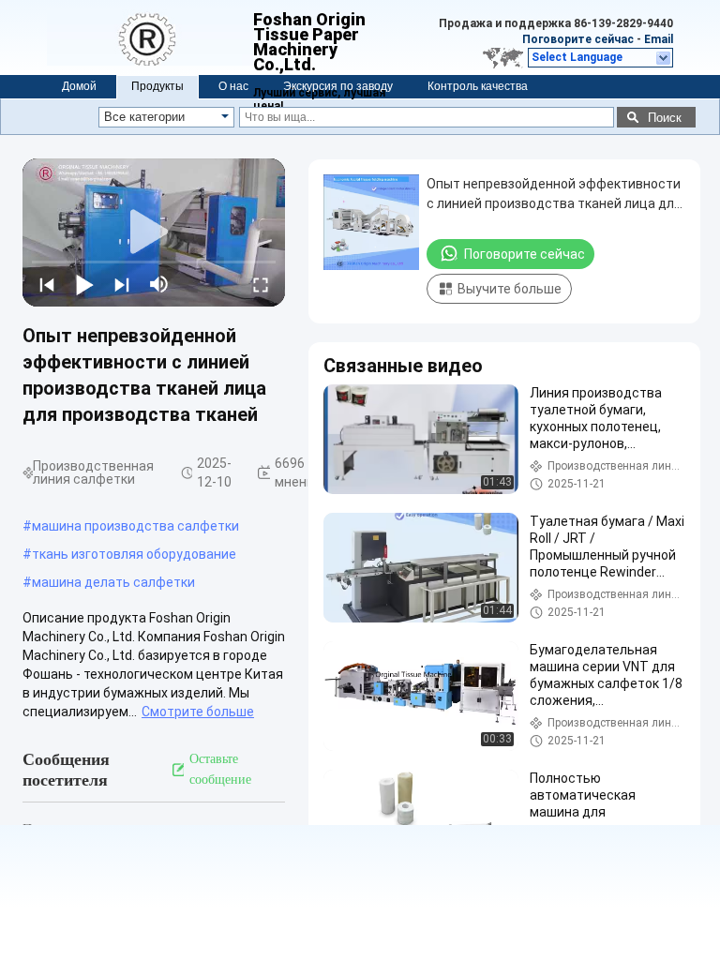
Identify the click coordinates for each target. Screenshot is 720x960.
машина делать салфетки (113, 582)
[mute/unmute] (159, 284)
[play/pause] (84, 284)
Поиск (665, 118)
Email (658, 39)
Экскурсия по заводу (338, 86)
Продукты (157, 86)
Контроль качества (478, 86)
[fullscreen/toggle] (260, 284)
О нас (233, 86)
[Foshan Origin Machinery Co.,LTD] (150, 37)
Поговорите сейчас (578, 39)
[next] (122, 284)
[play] (153, 232)
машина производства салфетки (135, 525)
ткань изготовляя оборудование (134, 554)
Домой (79, 86)
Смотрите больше (198, 711)
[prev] (47, 284)
